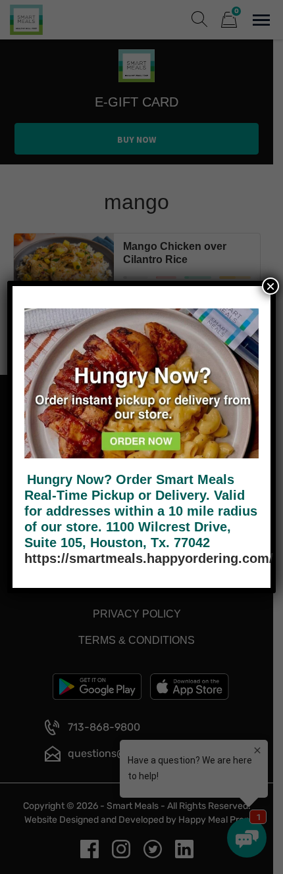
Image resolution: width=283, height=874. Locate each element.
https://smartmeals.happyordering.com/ (148, 558)
